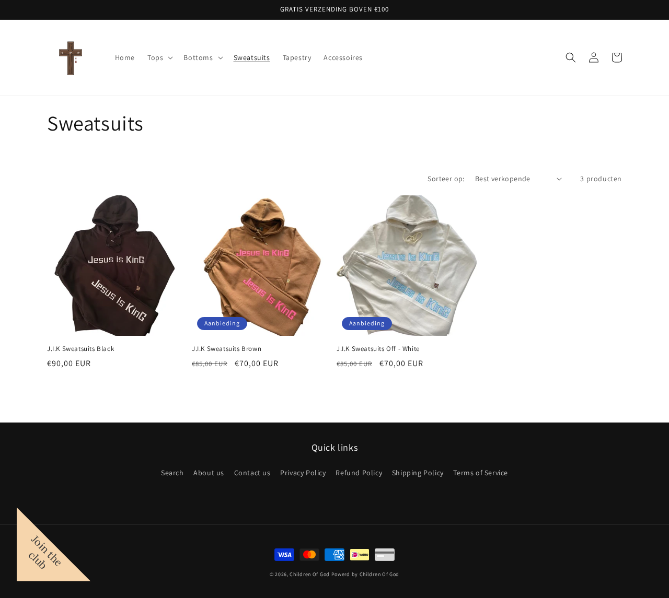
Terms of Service (480, 472)
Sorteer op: (446, 178)
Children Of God (310, 574)
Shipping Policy (418, 472)
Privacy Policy (303, 472)
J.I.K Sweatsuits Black (80, 349)
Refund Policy (359, 472)
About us (208, 472)
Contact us (252, 472)
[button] (159, 57)
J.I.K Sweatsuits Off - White (378, 349)
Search (172, 472)
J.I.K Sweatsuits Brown (226, 349)
